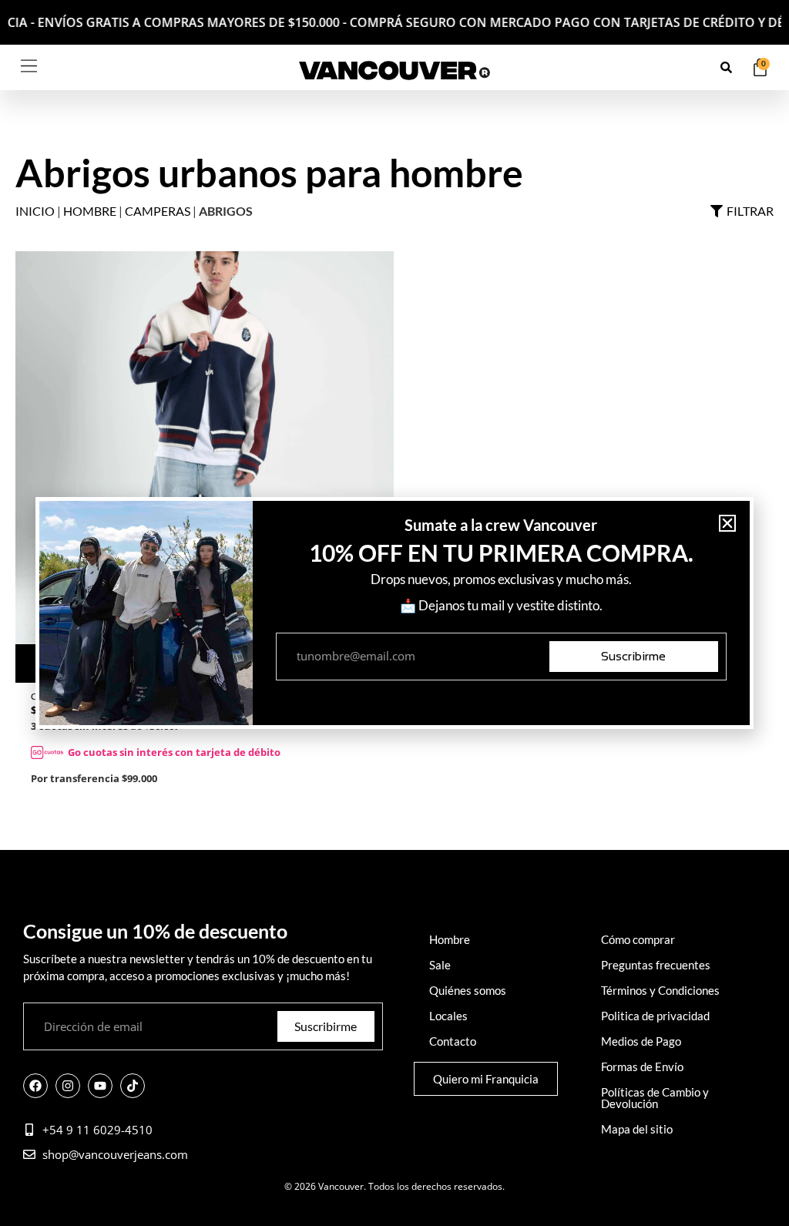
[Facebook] (35, 1085)
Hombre (89, 210)
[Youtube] (100, 1085)
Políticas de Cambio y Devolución (655, 1097)
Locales (448, 1016)
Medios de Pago (641, 1041)
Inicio (35, 210)
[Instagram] (67, 1085)
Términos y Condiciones (660, 990)
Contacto (452, 1041)
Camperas (157, 210)
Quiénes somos (467, 990)
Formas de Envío (642, 1066)
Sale (440, 965)
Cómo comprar (638, 939)
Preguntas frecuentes (655, 965)
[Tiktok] (132, 1085)
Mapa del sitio (637, 1129)
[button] (727, 523)
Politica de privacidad (655, 1016)
